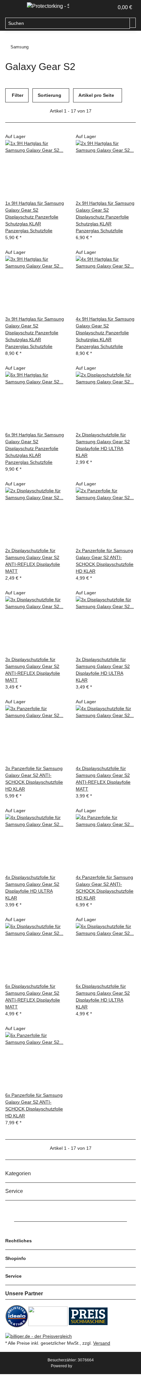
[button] (101, 7)
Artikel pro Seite (96, 95)
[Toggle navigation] (13, 7)
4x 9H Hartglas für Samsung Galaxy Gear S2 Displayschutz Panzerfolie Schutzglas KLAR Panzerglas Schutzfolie (105, 332)
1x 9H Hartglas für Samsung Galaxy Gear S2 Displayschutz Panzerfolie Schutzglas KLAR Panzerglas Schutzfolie (34, 217)
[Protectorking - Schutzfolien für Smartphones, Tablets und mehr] (48, 6)
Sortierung (49, 95)
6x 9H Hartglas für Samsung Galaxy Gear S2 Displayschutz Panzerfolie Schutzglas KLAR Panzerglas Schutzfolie (34, 448)
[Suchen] (133, 23)
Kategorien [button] (18, 1173)
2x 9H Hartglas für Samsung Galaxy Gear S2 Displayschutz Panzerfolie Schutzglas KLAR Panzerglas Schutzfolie (105, 217)
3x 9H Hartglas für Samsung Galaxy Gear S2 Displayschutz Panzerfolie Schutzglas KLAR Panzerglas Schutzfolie (34, 332)
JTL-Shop (82, 1366)
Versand (101, 1343)
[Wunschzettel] (108, 7)
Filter (16, 95)
